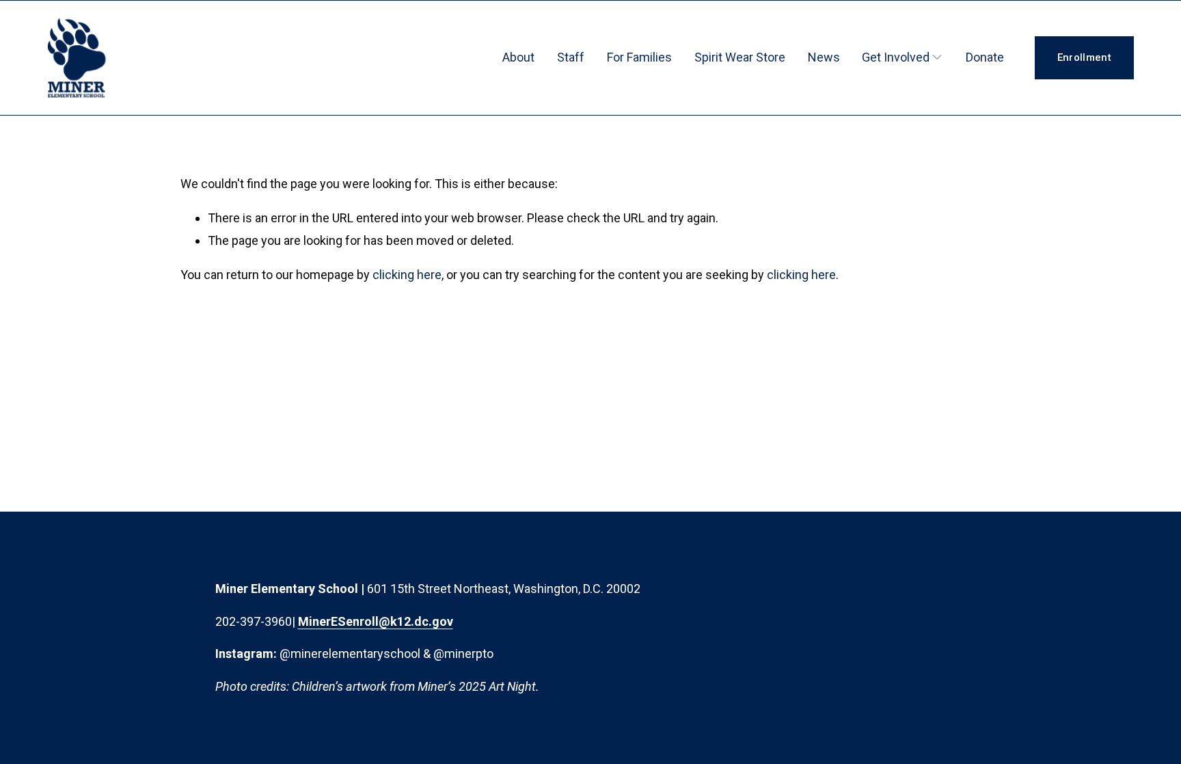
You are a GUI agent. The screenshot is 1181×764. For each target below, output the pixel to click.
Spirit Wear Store (739, 57)
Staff (570, 57)
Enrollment (1084, 57)
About (518, 57)
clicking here (407, 274)
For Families (639, 57)
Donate (985, 57)
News (824, 57)
